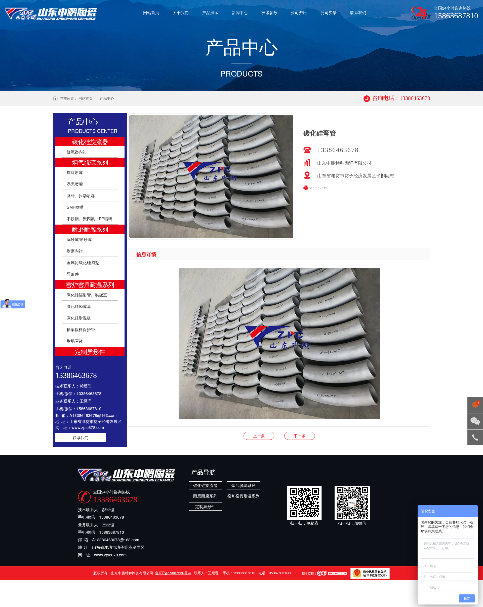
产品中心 (107, 98)
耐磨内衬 (75, 251)
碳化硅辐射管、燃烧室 (87, 295)
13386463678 (475, 437)
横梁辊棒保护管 (81, 329)
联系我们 (80, 437)
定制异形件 (90, 351)
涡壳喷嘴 (75, 184)
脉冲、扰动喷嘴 (81, 195)
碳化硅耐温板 (79, 318)
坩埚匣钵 (75, 341)
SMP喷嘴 (75, 207)
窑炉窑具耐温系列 (90, 284)
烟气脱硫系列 (90, 162)
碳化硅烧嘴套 (79, 306)
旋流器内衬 (77, 152)
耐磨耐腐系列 (90, 229)
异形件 (73, 274)
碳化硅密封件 (300, 436)
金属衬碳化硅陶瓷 (83, 262)
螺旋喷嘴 (75, 172)
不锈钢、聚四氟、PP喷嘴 (89, 219)
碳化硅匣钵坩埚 (259, 436)
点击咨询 (474, 406)
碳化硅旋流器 (90, 141)
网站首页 (85, 98)
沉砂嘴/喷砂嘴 (79, 239)
